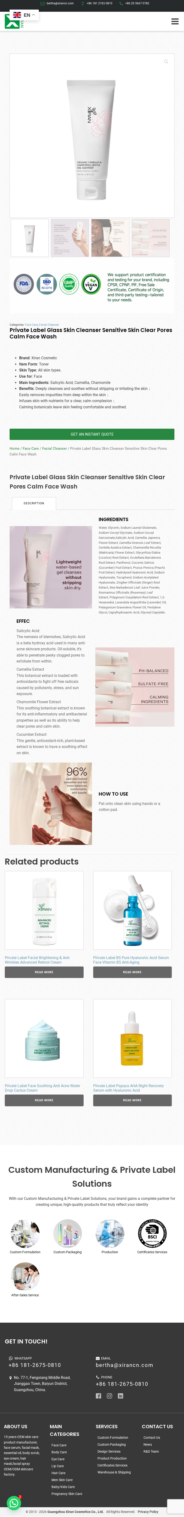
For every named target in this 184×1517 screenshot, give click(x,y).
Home (14, 448)
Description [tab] (34, 503)
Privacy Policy (148, 1512)
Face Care (31, 324)
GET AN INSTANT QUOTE (92, 434)
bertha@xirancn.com (60, 3)
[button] (166, 61)
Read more (44, 972)
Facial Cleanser (49, 324)
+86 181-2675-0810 (35, 1365)
